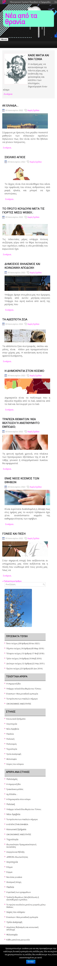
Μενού (4, 39)
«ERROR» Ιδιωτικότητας (17, 857)
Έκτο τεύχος (12, 643)
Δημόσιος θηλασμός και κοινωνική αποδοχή (22, 265)
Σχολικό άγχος (15, 157)
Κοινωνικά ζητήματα (15, 718)
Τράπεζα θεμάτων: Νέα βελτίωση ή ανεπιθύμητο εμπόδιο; (21, 422)
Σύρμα (9, 872)
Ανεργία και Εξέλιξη (15, 852)
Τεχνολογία (11, 749)
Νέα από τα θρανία (21, 18)
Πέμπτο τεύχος (13, 648)
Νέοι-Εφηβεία (12, 728)
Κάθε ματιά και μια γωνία (38, 57)
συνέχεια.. (7, 147)
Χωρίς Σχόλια (33, 110)
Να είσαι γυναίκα (14, 877)
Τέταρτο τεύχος (13, 653)
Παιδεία (10, 733)
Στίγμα (9, 867)
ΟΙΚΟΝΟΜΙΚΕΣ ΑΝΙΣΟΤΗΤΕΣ (18, 703)
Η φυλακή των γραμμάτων (18, 892)
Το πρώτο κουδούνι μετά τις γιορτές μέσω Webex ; (23, 210)
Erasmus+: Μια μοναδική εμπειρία (22, 693)
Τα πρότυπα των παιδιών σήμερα (22, 698)
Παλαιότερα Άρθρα (11, 581)
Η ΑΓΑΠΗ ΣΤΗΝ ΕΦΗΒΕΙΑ (17, 824)
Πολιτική (10, 739)
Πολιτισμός (11, 744)
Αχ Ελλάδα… (10, 105)
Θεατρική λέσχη (13, 882)
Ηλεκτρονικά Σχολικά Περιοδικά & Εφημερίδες (30, 2)
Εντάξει (31, 962)
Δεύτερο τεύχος (13, 663)
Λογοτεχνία (11, 723)
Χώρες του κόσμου (15, 764)
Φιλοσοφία (11, 759)
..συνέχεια (7, 94)
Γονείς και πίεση (14, 533)
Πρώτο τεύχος (13, 668)
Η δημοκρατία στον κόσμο (24, 371)
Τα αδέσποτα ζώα (14, 319)
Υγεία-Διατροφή (13, 754)
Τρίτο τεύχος (12, 658)
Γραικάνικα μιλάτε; (15, 789)
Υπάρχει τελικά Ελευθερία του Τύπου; (23, 688)
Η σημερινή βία (13, 683)
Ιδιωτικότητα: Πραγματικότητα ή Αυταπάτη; (21, 845)
